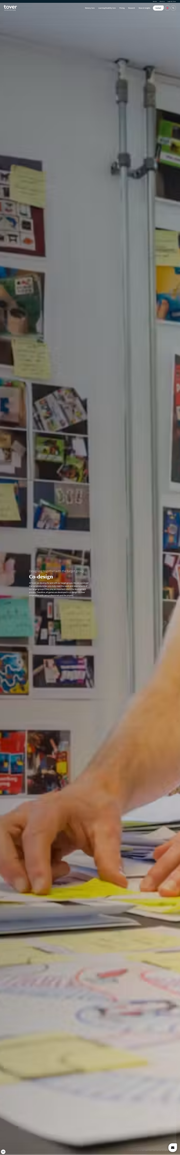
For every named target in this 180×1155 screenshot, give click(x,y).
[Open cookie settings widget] (3, 1152)
